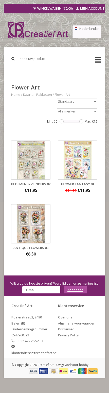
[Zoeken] (13, 58)
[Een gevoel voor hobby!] (38, 30)
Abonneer (75, 290)
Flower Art (62, 94)
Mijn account (92, 8)
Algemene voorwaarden (76, 323)
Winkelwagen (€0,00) (55, 8)
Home (15, 94)
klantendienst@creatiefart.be (34, 353)
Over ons (65, 317)
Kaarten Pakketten (37, 94)
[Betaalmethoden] (34, 370)
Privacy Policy (68, 335)
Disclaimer (66, 329)
